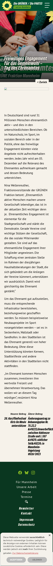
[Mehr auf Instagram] (33, 474)
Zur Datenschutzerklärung (25, 553)
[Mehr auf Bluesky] (26, 474)
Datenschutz (26, 524)
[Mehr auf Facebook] (20, 474)
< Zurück (42, 82)
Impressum (27, 520)
